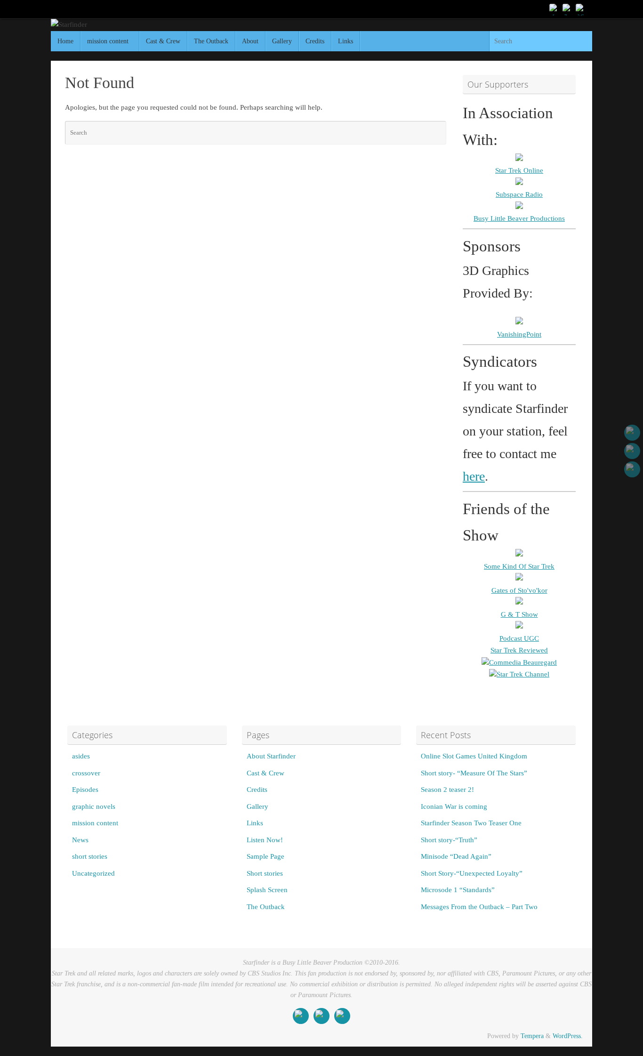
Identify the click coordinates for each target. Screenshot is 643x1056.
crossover (86, 773)
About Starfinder (271, 756)
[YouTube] (554, 9)
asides (81, 756)
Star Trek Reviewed (519, 650)
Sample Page (265, 856)
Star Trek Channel (523, 674)
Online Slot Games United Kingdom (474, 756)
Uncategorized (93, 873)
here (474, 476)
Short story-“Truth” (449, 840)
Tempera (532, 1036)
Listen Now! (265, 840)
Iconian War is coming (454, 806)
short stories (89, 856)
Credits (257, 789)
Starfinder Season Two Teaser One (471, 823)
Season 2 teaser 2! (447, 789)
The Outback (266, 907)
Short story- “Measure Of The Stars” (474, 773)
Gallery (257, 806)
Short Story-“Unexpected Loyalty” (471, 873)
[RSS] (580, 9)
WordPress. (568, 1036)
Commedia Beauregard (523, 662)
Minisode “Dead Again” (456, 856)
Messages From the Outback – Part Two (479, 907)
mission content (95, 823)
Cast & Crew (265, 773)
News (80, 840)
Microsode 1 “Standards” (458, 890)
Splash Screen (267, 890)
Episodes (85, 789)
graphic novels (93, 806)
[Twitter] (567, 9)
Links (255, 823)
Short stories (265, 873)
